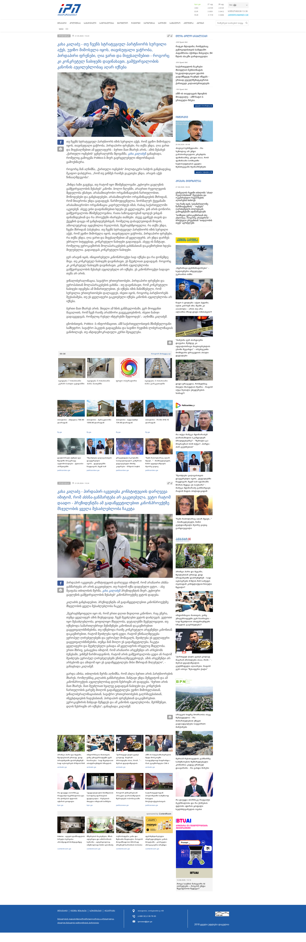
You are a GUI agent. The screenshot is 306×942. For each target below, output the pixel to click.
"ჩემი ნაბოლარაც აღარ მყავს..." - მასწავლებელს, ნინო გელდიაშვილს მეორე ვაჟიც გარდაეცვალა (158, 463)
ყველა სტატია (203, 172)
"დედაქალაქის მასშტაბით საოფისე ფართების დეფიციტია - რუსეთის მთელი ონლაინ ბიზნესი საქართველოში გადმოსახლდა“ (100, 800)
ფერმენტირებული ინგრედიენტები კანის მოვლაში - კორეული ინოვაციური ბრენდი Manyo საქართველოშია (157, 842)
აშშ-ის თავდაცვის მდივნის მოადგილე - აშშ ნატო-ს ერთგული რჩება (191, 97)
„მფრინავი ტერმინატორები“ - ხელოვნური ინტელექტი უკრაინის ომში (192, 271)
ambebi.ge (62, 767)
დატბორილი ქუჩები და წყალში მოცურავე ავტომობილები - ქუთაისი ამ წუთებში (70, 462)
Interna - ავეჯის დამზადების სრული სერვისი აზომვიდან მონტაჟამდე (71, 839)
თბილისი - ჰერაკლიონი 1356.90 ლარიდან (99, 421)
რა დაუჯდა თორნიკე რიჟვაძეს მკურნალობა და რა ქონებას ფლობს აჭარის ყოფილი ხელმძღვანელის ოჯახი (70, 798)
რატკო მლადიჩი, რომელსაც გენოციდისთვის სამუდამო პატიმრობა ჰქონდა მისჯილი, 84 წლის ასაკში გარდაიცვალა (194, 51)
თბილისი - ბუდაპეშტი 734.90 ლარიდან (127, 421)
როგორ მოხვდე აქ (160, 354)
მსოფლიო (122, 23)
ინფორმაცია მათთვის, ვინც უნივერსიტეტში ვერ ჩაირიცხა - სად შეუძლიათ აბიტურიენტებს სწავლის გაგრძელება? (100, 760)
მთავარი (61, 23)
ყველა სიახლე (202, 106)
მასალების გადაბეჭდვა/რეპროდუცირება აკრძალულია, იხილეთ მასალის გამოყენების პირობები (85, 921)
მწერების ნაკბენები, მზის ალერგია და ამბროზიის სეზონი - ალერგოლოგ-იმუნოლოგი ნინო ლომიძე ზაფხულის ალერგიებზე (100, 842)
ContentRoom (165, 814)
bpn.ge (197, 4)
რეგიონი (135, 23)
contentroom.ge (64, 849)
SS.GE (63, 354)
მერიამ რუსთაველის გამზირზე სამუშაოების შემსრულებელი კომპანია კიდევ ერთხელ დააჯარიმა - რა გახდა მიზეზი (193, 763)
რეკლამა (110, 911)
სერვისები (96, 911)
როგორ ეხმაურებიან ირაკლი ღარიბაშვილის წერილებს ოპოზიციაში (128, 796)
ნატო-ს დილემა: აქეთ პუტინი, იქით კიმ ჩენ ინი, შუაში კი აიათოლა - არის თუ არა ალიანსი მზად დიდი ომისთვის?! (194, 307)
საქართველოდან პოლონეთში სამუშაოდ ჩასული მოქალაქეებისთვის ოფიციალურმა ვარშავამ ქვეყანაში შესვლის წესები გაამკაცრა (158, 801)
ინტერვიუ (182, 117)
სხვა (61, 29)
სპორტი (162, 23)
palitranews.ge (122, 805)
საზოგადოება (106, 23)
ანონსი (200, 23)
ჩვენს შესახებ (79, 911)
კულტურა (188, 23)
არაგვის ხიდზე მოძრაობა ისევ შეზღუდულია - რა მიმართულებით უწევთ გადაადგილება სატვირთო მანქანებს (193, 720)
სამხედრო (175, 23)
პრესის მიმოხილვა (188, 181)
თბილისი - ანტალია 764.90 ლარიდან (70, 421)
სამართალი (90, 23)
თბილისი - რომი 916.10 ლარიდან (157, 421)
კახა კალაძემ (137, 153)
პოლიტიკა (75, 23)
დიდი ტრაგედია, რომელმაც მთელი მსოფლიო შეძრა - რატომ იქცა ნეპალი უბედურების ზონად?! (194, 388)
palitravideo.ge (63, 470)
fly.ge (59, 432)
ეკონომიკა (149, 23)
